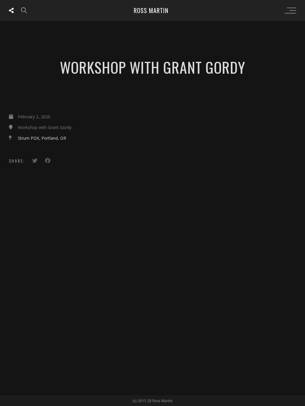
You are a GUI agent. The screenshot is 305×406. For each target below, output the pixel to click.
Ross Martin (151, 10)
